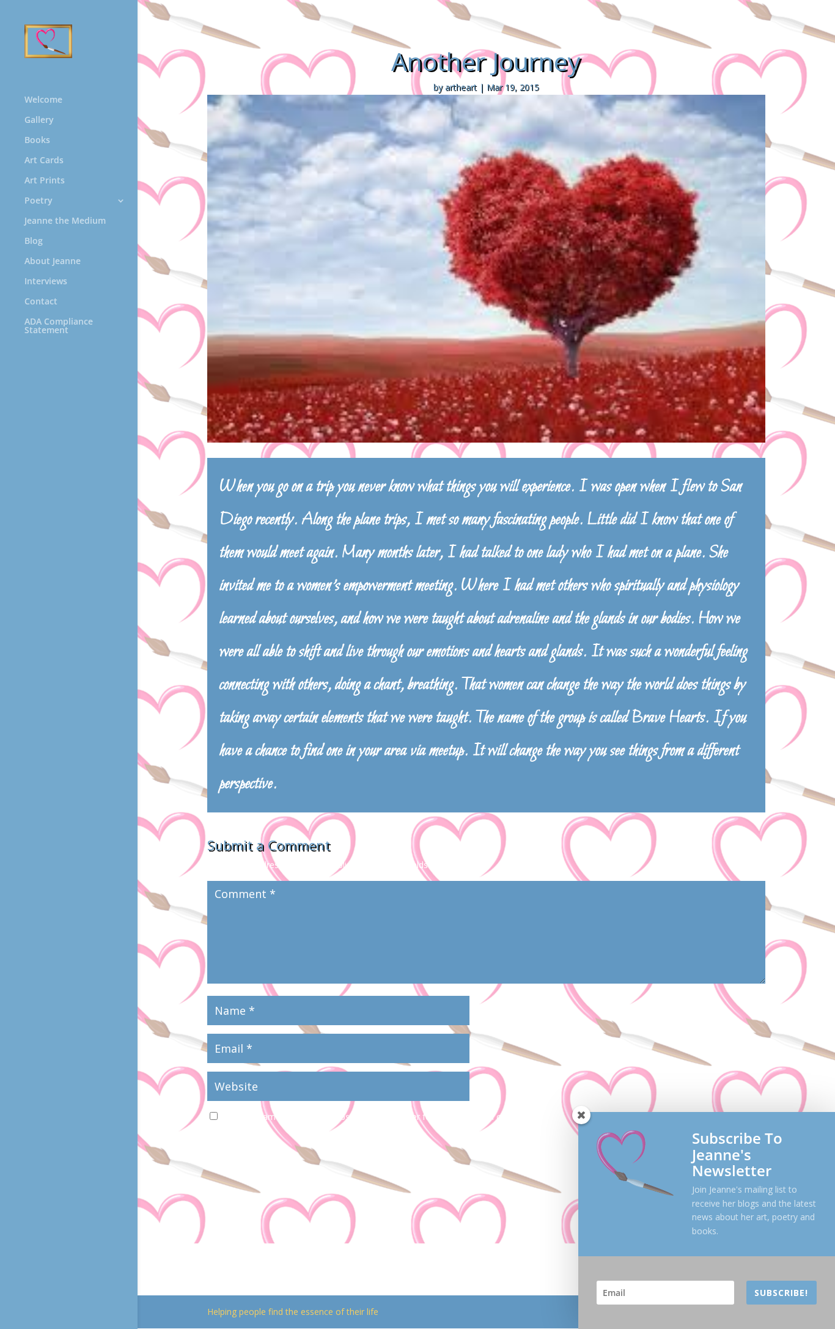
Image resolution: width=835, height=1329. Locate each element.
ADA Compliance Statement (58, 326)
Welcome (43, 100)
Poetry (38, 201)
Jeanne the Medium (65, 221)
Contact (40, 302)
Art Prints (44, 181)
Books (37, 140)
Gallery (39, 120)
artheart (461, 87)
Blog (33, 241)
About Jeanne (52, 262)
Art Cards (44, 161)
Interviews (45, 282)
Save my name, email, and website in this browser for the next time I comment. (379, 1116)
